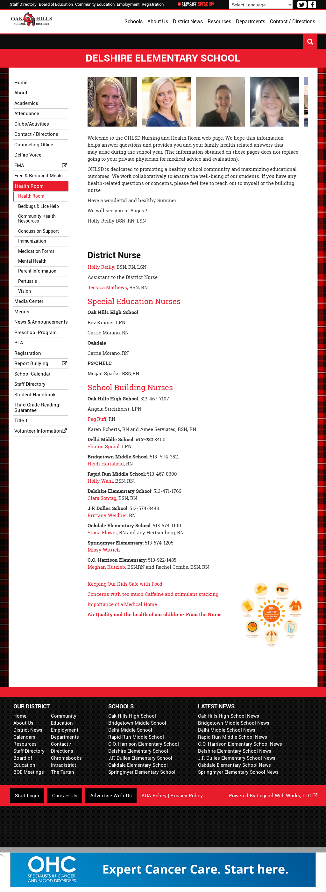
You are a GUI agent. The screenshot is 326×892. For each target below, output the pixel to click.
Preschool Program (35, 332)
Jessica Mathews (107, 287)
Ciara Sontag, (102, 498)
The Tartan (62, 772)
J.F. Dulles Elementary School (140, 758)
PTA (18, 343)
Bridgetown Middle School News (233, 723)
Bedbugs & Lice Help (38, 206)
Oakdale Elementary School (138, 765)
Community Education (95, 4)
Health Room (29, 186)
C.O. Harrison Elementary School (143, 744)
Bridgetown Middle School (137, 723)
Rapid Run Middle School (136, 737)
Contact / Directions (36, 134)
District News (27, 730)
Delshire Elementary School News (234, 751)
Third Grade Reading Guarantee (36, 407)
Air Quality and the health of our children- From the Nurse (155, 614)
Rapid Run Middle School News (232, 737)
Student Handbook (35, 395)
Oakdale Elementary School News (234, 765)
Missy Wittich (104, 549)
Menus (21, 312)
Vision (24, 291)
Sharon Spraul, (104, 446)
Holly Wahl (100, 481)
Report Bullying (31, 363)
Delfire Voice (27, 155)
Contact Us (64, 795)
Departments (65, 737)
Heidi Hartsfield (106, 463)
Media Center (28, 301)
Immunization (32, 241)
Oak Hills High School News (228, 716)
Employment (128, 4)
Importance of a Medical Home (122, 604)
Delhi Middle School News (226, 730)
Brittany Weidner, (108, 515)
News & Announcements (41, 322)
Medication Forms (36, 251)
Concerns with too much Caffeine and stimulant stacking (153, 594)
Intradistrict (63, 765)
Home (19, 716)
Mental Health (32, 261)
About (20, 93)
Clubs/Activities (31, 124)
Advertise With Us (111, 795)
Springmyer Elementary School (141, 772)
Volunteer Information (38, 431)
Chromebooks (66, 758)
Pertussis (27, 281)
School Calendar (32, 374)
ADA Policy (154, 795)
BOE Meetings (28, 772)
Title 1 (21, 420)
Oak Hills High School (132, 716)
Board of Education (56, 4)
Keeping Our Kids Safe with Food (125, 584)
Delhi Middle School (130, 730)
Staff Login (27, 795)
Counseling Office (33, 145)
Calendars (24, 737)
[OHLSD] (31, 18)
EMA (19, 165)
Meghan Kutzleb (106, 567)
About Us (23, 723)
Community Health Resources (37, 218)
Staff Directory (23, 4)
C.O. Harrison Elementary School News (240, 744)
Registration (153, 4)
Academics (26, 103)
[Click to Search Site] (310, 41)
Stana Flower (102, 532)
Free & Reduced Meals (38, 176)
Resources (25, 744)
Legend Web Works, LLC (285, 795)
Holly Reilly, (102, 267)
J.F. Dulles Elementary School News (236, 758)
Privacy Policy (186, 795)
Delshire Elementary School (138, 751)
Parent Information (37, 271)
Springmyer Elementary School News (238, 772)
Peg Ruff (97, 419)
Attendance (26, 113)
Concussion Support (38, 231)
